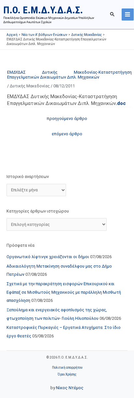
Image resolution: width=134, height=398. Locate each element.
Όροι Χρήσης (67, 374)
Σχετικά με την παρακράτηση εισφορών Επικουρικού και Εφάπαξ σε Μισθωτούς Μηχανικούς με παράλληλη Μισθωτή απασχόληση (64, 292)
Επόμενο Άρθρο (67, 133)
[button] (112, 14)
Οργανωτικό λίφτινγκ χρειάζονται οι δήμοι (48, 256)
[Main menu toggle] (128, 14)
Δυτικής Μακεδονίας (30, 85)
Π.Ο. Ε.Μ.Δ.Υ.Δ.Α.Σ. (43, 10)
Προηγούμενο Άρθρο (67, 118)
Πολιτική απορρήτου (67, 367)
